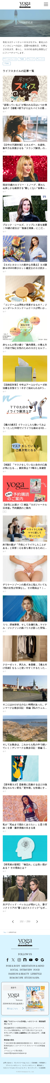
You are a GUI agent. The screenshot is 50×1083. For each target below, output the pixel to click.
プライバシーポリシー (13, 1065)
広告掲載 (34, 1062)
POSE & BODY (13, 966)
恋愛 (22, 59)
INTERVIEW (26, 970)
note (25, 960)
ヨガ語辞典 (41, 1068)
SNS (7, 63)
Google (42, 960)
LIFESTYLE (36, 974)
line (36, 960)
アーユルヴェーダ (10, 59)
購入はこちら (12, 1008)
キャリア (31, 59)
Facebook (7, 960)
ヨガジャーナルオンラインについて (14, 1068)
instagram (19, 960)
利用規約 (42, 1062)
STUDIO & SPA (31, 977)
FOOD (36, 970)
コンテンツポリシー (28, 1065)
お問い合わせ (7, 1062)
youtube (30, 960)
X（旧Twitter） (13, 960)
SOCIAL (14, 970)
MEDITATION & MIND (32, 966)
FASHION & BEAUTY (18, 974)
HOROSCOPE (16, 977)
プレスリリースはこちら (21, 1062)
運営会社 (39, 1065)
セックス (41, 59)
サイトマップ (32, 1068)
